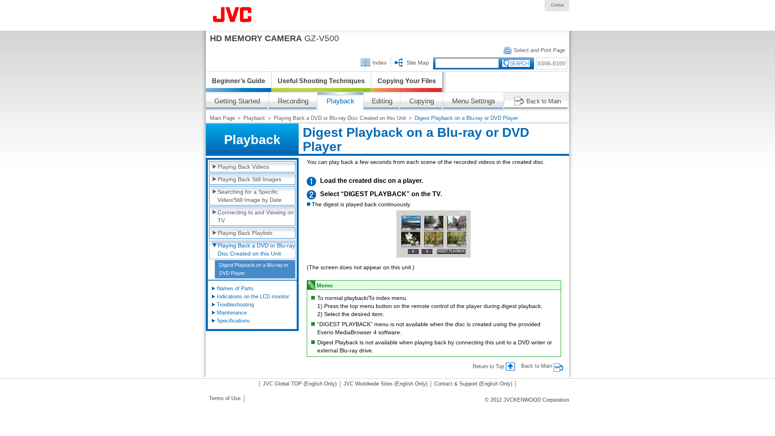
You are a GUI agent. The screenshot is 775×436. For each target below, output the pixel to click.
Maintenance (232, 313)
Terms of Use (225, 398)
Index (380, 62)
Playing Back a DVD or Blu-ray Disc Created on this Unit (340, 118)
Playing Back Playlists (245, 233)
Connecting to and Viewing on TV (256, 216)
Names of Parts (235, 288)
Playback (254, 118)
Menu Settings (473, 101)
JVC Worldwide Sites (385, 384)
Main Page (222, 118)
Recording (293, 101)
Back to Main (543, 101)
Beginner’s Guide (238, 81)
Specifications (233, 321)
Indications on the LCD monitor (253, 296)
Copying (421, 101)
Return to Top (488, 366)
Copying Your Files (406, 81)
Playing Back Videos (243, 167)
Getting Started (237, 101)
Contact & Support (473, 384)
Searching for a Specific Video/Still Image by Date (250, 196)
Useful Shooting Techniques (321, 81)
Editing (382, 101)
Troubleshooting (235, 305)
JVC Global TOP (300, 384)
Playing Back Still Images (249, 179)
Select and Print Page (539, 50)
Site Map (417, 62)
